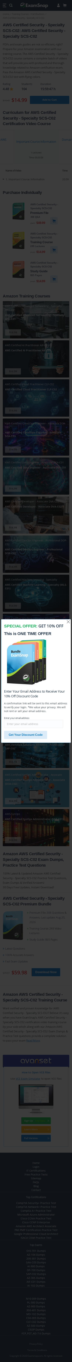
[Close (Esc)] (68, 621)
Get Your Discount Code (26, 734)
